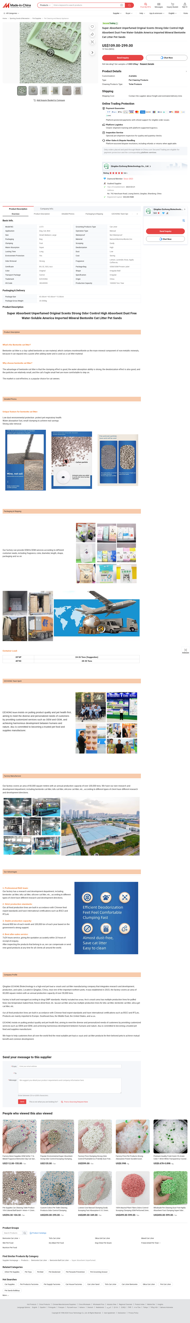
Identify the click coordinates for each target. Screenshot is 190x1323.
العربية (109, 1307)
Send (22, 1101)
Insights (160, 1304)
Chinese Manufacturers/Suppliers (64, 1304)
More (5, 1295)
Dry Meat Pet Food (56, 1243)
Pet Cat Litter (165, 1284)
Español (43, 1307)
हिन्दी (129, 1307)
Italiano (82, 1307)
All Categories (11, 13)
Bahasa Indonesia (166, 1307)
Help (141, 13)
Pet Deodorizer (54, 1272)
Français (61, 1307)
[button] (132, 213)
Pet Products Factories (29, 1284)
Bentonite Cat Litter (10, 1238)
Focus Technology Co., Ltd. (78, 1313)
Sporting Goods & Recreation (20, 18)
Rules (186, 13)
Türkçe (145, 1307)
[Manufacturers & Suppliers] (17, 5)
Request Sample (147, 64)
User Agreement (109, 1313)
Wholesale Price (98, 1304)
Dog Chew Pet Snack (103, 1243)
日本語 (123, 1307)
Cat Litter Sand (93, 1284)
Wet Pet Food (8, 1243)
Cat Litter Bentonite (129, 1284)
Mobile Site (151, 1304)
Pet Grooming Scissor (99, 1272)
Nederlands (100, 1307)
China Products (44, 1304)
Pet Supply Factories (52, 1284)
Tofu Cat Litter (54, 1238)
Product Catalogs (39, 1233)
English (34, 1307)
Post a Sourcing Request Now (74, 1102)
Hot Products (31, 1304)
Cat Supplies (10, 1284)
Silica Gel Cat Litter (102, 1238)
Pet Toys (28, 1272)
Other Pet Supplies (12, 1272)
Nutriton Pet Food (10, 1247)
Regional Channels (125, 1304)
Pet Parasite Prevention (75, 1272)
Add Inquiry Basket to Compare (51, 100)
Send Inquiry (123, 57)
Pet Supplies (36, 18)
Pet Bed (40, 1272)
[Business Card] (184, 220)
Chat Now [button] (168, 57)
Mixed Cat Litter (147, 1238)
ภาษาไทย (137, 1307)
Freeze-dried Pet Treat (150, 1243)
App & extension (155, 13)
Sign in (184, 7)
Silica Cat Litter (149, 1284)
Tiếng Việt (154, 1307)
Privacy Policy (133, 1313)
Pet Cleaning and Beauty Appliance (56, 18)
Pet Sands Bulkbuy (12, 1290)
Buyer (128, 13)
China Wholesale (84, 1304)
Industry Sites (111, 1304)
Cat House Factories (74, 1284)
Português (52, 1307)
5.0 (155, 213)
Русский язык (72, 1307)
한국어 (116, 1307)
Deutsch (90, 1307)
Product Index (140, 1304)
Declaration (122, 1313)
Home (5, 18)
